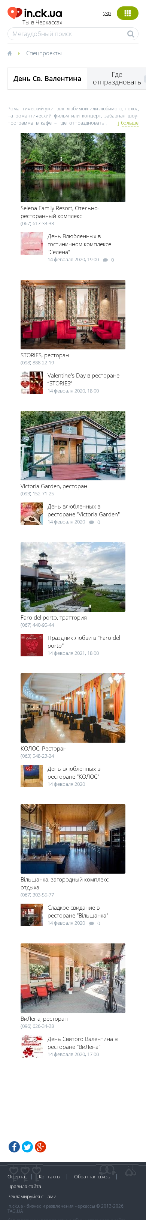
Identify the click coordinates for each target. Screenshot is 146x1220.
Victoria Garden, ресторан (54, 486)
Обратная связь (92, 1176)
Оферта (16, 1176)
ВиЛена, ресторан (44, 1018)
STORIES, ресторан (45, 355)
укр (107, 13)
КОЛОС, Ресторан (44, 748)
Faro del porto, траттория (54, 617)
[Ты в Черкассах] (34, 12)
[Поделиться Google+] (40, 1146)
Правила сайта (24, 1186)
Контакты (49, 1176)
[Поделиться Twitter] (27, 1146)
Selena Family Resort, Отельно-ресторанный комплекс (60, 212)
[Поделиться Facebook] (14, 1146)
